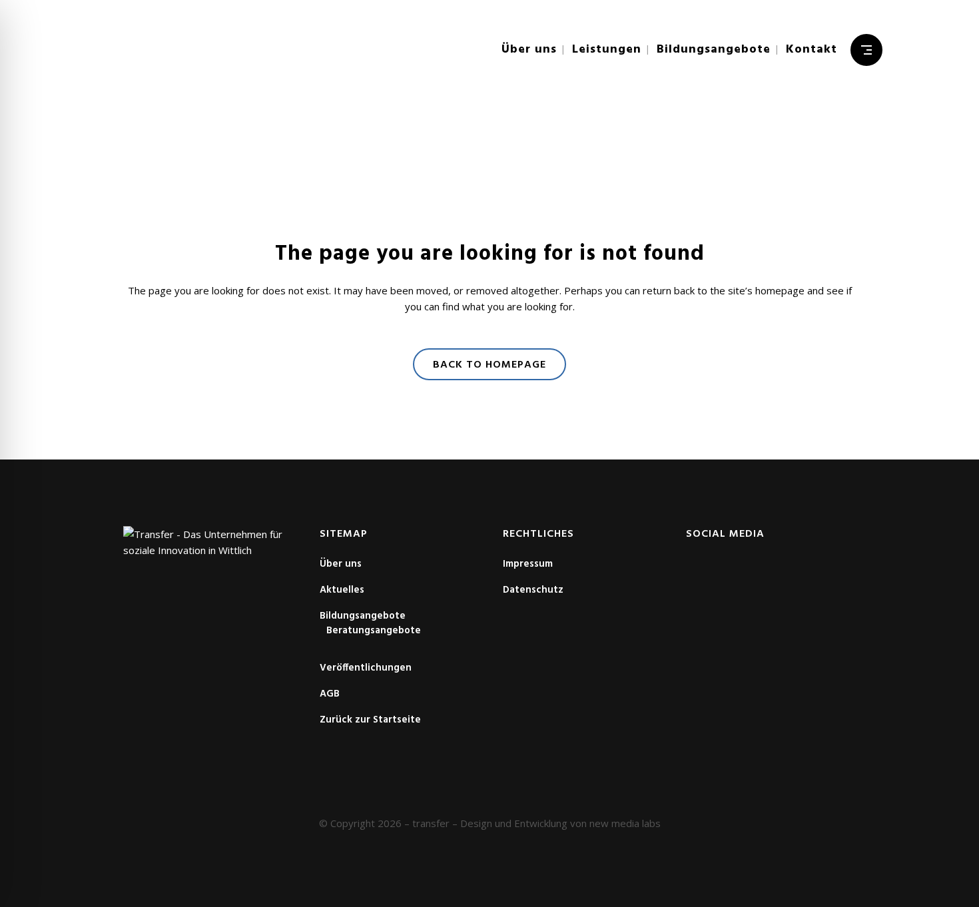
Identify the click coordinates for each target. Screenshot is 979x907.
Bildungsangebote (363, 616)
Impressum (528, 564)
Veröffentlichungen (366, 668)
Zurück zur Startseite (370, 720)
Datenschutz (533, 590)
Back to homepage (489, 365)
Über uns (341, 564)
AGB (330, 694)
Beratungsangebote (373, 630)
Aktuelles (342, 590)
